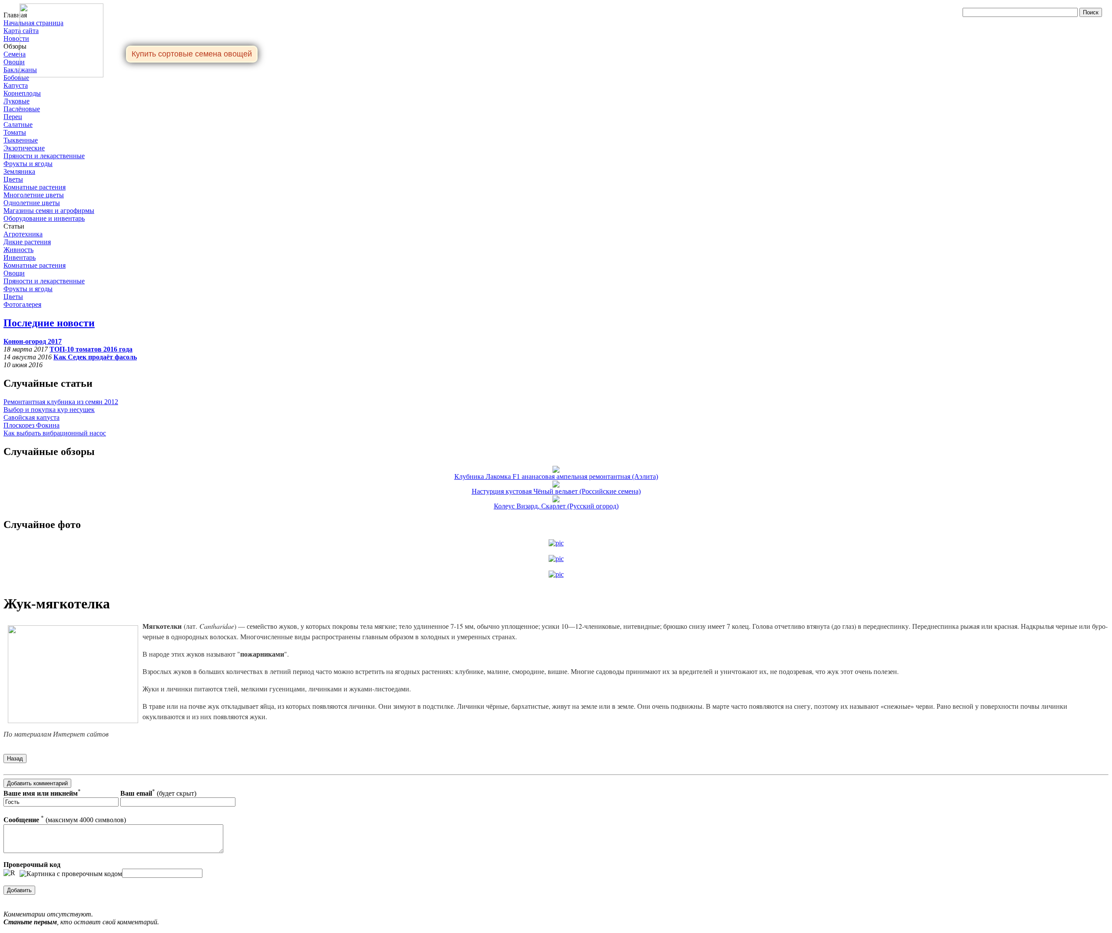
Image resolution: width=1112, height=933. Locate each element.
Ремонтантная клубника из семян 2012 (60, 401)
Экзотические (24, 148)
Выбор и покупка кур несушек (49, 409)
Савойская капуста (31, 417)
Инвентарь (19, 257)
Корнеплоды (22, 93)
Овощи (14, 62)
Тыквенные (20, 140)
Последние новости (49, 323)
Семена (14, 54)
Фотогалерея (22, 304)
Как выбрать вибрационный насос (54, 433)
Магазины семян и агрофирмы (48, 210)
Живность (18, 249)
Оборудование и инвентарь (44, 218)
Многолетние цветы (33, 195)
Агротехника (23, 234)
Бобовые (16, 77)
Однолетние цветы (31, 202)
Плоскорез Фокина (31, 425)
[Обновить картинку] (9, 873)
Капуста (15, 85)
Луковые (16, 101)
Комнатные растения (34, 187)
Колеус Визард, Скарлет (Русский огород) (556, 506)
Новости (16, 38)
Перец (12, 116)
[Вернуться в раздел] (14, 758)
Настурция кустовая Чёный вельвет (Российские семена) (556, 491)
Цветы (13, 179)
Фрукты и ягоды (28, 163)
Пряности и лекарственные (44, 155)
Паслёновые (21, 109)
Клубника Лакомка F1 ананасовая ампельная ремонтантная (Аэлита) (556, 476)
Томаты (14, 132)
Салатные (18, 124)
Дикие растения (27, 242)
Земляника (19, 171)
